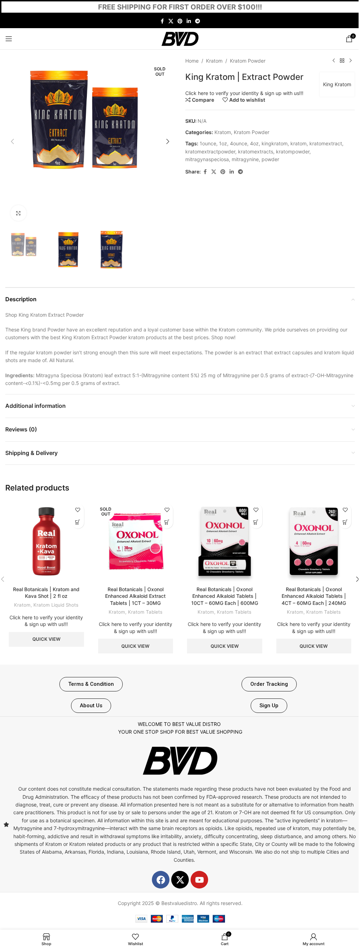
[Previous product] (333, 61)
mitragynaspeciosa (207, 159)
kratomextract (325, 143)
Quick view (46, 639)
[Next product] (350, 61)
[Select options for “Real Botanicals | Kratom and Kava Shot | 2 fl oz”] (78, 522)
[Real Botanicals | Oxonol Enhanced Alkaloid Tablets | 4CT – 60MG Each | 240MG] (314, 541)
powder (270, 159)
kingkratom (275, 143)
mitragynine (245, 159)
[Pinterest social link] (180, 21)
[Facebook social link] (162, 21)
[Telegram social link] (197, 21)
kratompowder (292, 151)
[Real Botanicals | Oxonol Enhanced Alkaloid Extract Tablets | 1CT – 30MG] (136, 541)
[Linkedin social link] (189, 21)
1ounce (208, 143)
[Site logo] (180, 38)
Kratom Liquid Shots (55, 605)
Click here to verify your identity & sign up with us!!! (244, 93)
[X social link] (170, 21)
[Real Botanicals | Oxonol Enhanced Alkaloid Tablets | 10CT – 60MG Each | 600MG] (225, 541)
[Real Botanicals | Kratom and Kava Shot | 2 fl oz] (46, 541)
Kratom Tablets (145, 612)
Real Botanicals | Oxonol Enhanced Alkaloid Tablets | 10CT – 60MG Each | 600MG (224, 596)
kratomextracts (255, 151)
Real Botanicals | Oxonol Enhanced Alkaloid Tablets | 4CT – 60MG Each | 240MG (314, 596)
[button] (12, 141)
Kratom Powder (247, 61)
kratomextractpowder (210, 151)
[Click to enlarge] (18, 213)
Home (192, 61)
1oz (223, 143)
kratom (298, 143)
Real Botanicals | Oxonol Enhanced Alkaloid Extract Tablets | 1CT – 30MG (135, 596)
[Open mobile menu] (9, 39)
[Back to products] (342, 61)
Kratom (214, 61)
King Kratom (337, 84)
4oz (254, 143)
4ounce (238, 143)
